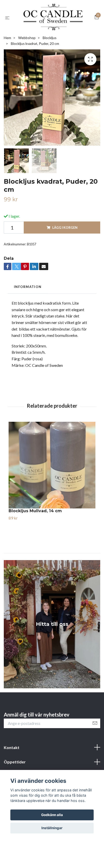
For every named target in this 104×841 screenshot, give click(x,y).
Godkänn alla (52, 815)
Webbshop (27, 66)
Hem (7, 66)
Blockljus (50, 66)
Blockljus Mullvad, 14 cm (35, 539)
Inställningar (52, 828)
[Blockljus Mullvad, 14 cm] (52, 493)
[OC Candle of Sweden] (52, 32)
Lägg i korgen (64, 256)
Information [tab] (27, 315)
